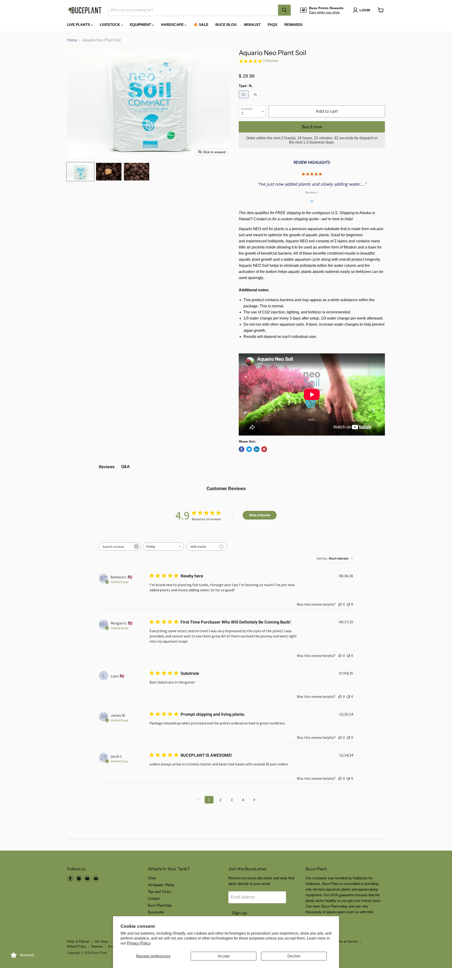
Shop (152, 878)
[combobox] (193, 10)
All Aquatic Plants (161, 885)
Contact (154, 898)
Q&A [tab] (125, 466)
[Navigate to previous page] (197, 800)
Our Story (101, 941)
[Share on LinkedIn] (256, 449)
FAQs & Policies (78, 941)
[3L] (244, 99)
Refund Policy (76, 946)
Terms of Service (346, 941)
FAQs (272, 25)
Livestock (110, 25)
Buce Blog (226, 25)
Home (72, 40)
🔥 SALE (201, 25)
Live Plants (79, 25)
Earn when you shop (324, 12)
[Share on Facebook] (241, 449)
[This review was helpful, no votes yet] (340, 604)
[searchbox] (115, 546)
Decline (293, 956)
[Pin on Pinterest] (264, 449)
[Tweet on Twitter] (249, 449)
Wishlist (252, 25)
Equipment (141, 25)
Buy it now (312, 126)
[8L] (256, 99)
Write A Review (259, 515)
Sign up (239, 913)
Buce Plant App (159, 905)
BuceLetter (156, 912)
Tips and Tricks (159, 892)
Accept (223, 956)
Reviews (97, 946)
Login (364, 10)
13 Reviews (270, 61)
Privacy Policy (139, 943)
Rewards (293, 25)
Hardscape (173, 25)
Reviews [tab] (107, 466)
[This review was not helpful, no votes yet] (348, 604)
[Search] (284, 10)
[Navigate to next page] (254, 800)
